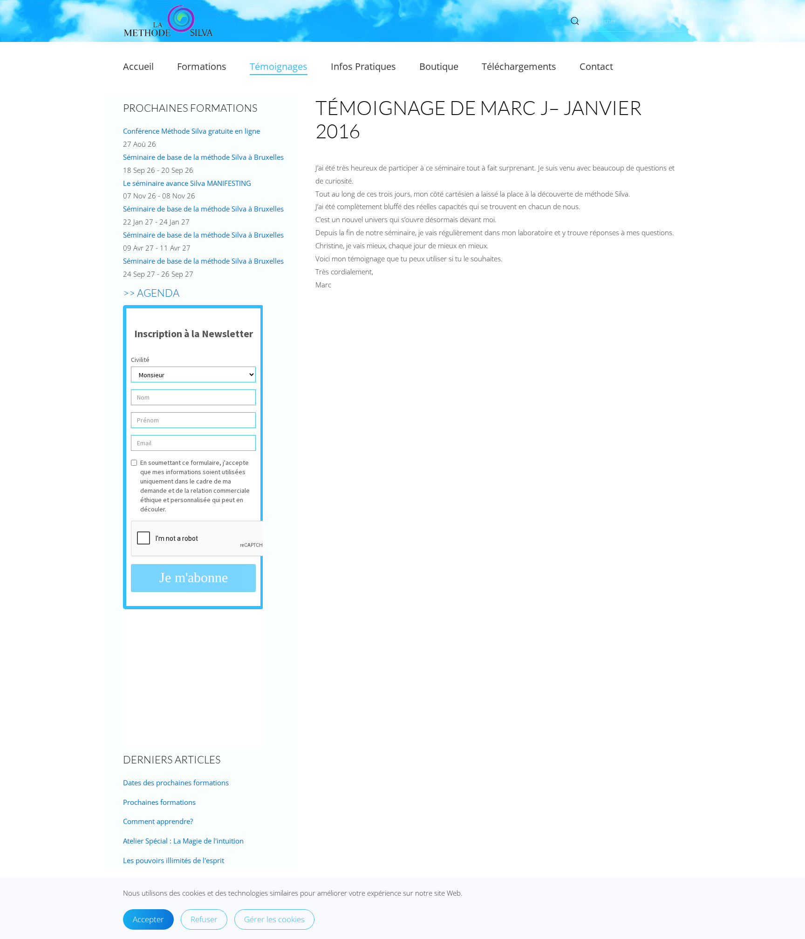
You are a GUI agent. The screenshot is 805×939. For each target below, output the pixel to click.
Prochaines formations (159, 802)
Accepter (148, 919)
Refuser (204, 919)
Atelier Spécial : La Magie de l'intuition (183, 840)
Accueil (138, 66)
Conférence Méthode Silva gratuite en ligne (191, 131)
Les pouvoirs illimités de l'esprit (173, 860)
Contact (596, 66)
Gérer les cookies (274, 919)
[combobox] (626, 21)
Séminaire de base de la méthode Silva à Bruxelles (203, 157)
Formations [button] (201, 66)
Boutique (438, 66)
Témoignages (278, 66)
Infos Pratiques (363, 66)
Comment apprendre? (158, 821)
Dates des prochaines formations (176, 782)
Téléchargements (519, 66)
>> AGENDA (151, 292)
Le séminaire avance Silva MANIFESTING (187, 183)
